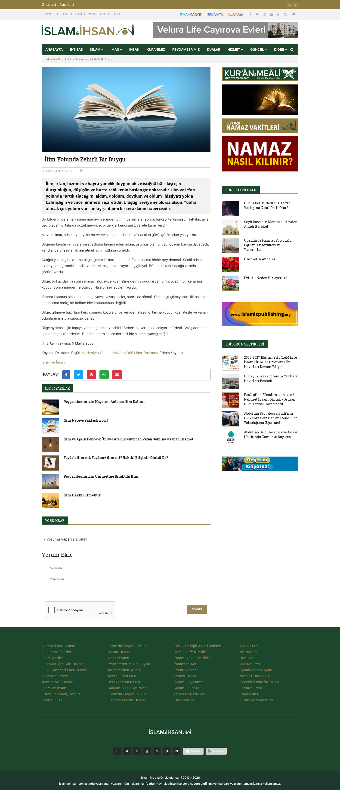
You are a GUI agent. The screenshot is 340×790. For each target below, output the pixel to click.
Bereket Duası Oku (124, 682)
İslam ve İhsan (53, 362)
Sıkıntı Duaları (120, 652)
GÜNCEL (257, 49)
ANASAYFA (54, 49)
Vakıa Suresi (250, 664)
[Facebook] (250, 14)
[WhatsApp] (279, 14)
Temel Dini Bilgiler (189, 694)
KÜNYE (47, 14)
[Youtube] (272, 14)
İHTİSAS (76, 49)
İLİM (68, 59)
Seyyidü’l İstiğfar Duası (259, 682)
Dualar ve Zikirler (56, 652)
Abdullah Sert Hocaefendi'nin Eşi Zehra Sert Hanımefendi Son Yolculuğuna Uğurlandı (271, 418)
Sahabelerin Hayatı (255, 670)
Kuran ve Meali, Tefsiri (61, 694)
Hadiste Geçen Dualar (127, 700)
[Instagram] (265, 14)
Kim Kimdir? (184, 700)
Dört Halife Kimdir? (190, 652)
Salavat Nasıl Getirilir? (127, 688)
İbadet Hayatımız (188, 682)
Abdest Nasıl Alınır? (125, 670)
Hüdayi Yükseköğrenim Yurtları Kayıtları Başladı (270, 378)
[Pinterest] (286, 14)
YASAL (92, 14)
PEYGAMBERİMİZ (186, 49)
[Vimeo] (166, 751)
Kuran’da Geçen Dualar (127, 694)
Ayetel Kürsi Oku (122, 676)
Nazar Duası (118, 658)
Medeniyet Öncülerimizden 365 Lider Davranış (120, 353)
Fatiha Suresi (250, 688)
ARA (103, 14)
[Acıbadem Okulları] (260, 465)
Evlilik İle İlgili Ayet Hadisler (197, 646)
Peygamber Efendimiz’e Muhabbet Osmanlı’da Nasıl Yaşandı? (93, 4)
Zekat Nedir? (184, 670)
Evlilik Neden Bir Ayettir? (265, 278)
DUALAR (213, 49)
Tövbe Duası (52, 700)
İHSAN (134, 49)
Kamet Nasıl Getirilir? (191, 658)
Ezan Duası (249, 694)
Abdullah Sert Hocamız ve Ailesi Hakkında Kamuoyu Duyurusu (270, 434)
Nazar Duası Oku (254, 676)
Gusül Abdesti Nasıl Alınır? (64, 670)
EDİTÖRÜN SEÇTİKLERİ (245, 344)
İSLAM (95, 49)
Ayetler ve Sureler (57, 682)
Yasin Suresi (249, 646)
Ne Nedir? (248, 652)
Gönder (197, 609)
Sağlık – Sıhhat (186, 688)
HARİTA (80, 14)
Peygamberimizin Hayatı (129, 664)
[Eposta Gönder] (117, 374)
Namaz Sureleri (55, 676)
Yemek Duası (184, 676)
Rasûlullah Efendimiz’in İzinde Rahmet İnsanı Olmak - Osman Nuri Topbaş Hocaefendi (270, 399)
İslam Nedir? (52, 658)
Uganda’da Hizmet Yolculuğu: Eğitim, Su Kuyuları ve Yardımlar (268, 245)
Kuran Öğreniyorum (256, 700)
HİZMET (234, 49)
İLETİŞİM (114, 14)
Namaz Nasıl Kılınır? (59, 646)
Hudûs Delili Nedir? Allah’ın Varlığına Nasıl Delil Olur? (267, 205)
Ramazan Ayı (184, 664)
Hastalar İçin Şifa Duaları (63, 664)
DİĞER (279, 49)
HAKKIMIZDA (63, 14)
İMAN (115, 49)
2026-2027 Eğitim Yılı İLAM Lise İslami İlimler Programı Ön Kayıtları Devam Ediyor (270, 362)
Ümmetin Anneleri (260, 259)
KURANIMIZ (156, 49)
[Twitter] (258, 14)
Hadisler (246, 658)
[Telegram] (293, 14)
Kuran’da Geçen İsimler (127, 646)
